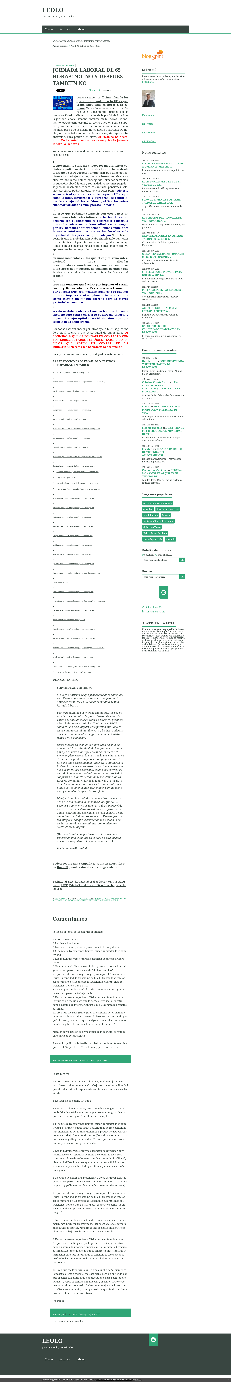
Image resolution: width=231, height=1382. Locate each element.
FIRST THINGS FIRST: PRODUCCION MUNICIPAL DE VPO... (161, 409)
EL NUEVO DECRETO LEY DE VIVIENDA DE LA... (161, 183)
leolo (67, 1314)
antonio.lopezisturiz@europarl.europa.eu (77, 483)
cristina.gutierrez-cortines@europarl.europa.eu (77, 457)
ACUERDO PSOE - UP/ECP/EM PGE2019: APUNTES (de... (159, 309)
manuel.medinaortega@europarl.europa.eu (73, 526)
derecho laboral (110, 900)
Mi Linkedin (148, 115)
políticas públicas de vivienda (158, 521)
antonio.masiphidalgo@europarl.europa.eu (73, 508)
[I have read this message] (228, 1380)
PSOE (64, 885)
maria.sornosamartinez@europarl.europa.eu (74, 639)
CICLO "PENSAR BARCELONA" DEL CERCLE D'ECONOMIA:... (163, 255)
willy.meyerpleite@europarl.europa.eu (72, 545)
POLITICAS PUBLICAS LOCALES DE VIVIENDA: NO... (163, 291)
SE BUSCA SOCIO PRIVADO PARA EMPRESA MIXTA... (162, 273)
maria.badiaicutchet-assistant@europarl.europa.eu (78, 382)
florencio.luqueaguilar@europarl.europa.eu (78, 489)
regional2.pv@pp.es (66, 478)
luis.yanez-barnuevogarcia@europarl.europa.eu (76, 667)
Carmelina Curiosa (154, 470)
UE (110, 881)
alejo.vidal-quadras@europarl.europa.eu (73, 657)
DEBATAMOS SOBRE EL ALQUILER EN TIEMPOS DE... (162, 473)
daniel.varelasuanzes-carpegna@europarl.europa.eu (78, 648)
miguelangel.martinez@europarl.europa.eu (73, 498)
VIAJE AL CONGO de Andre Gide (85, 46)
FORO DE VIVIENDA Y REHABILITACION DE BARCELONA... (162, 201)
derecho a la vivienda (168, 509)
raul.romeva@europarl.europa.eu (69, 620)
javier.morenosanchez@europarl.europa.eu (73, 564)
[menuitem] (49, 29)
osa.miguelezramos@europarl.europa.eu (72, 555)
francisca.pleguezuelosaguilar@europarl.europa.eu (78, 601)
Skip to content (9, 2)
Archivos (65, 29)
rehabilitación (150, 515)
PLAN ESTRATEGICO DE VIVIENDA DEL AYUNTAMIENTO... (162, 452)
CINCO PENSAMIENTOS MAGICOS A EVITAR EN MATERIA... (162, 165)
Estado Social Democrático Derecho (91, 885)
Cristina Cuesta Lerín (155, 382)
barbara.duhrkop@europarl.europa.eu (71, 419)
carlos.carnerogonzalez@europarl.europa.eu (75, 391)
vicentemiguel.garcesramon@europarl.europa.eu (76, 429)
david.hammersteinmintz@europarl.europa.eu (75, 466)
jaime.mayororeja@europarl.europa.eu (71, 517)
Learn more (136, 1380)
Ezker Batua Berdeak (155, 533)
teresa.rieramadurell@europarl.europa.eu (73, 611)
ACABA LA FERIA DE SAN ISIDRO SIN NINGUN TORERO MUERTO (82, 41)
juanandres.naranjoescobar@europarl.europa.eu (76, 573)
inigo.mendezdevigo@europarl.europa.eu (72, 536)
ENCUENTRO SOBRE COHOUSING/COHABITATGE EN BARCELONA (161, 329)
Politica (83, 898)
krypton (147, 449)
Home (49, 29)
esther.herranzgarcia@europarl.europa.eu (77, 472)
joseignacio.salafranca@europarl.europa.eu (75, 629)
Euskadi (166, 515)
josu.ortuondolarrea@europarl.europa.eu (73, 592)
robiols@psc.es (60, 582)
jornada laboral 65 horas (91, 881)
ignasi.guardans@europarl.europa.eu (71, 447)
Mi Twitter (147, 123)
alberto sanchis (152, 427)
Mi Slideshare (149, 141)
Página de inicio (60, 46)
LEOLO (53, 10)
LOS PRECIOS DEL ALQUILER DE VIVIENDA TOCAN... (162, 219)
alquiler (147, 509)
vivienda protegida (152, 539)
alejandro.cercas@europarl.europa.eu (71, 410)
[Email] (163, 592)
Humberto (148, 361)
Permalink (60, 898)
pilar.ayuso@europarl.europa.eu (73, 373)
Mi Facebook (148, 132)
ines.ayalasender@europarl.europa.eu (75, 672)
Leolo (145, 406)
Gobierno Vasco (152, 527)
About (81, 29)
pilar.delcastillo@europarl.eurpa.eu (71, 401)
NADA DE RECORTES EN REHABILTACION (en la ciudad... (163, 237)
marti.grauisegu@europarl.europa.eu (71, 438)
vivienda (170, 539)
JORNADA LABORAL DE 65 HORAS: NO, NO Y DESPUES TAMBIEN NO (88, 76)
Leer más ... (148, 81)
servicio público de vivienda (157, 503)
